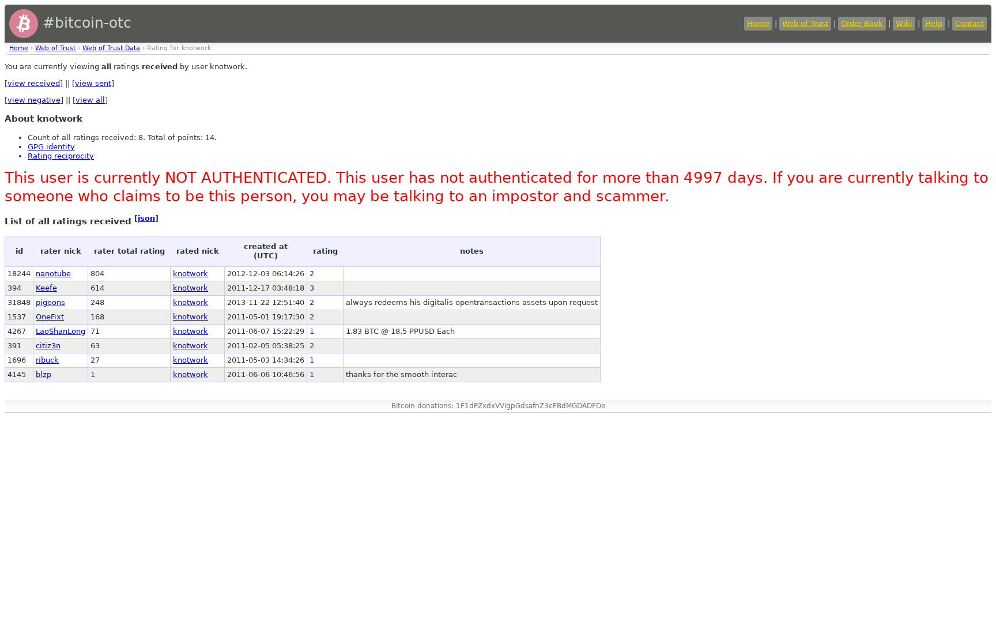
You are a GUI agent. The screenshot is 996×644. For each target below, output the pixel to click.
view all (90, 100)
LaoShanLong (60, 331)
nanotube (53, 273)
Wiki (904, 23)
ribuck (47, 360)
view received (33, 83)
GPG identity (51, 146)
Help (933, 23)
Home (758, 23)
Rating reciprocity (61, 156)
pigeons (50, 302)
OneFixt (50, 316)
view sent (93, 83)
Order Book (862, 23)
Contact (969, 23)
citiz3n (48, 345)
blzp (43, 374)
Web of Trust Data (111, 48)
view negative (34, 100)
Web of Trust (805, 23)
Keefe (46, 288)
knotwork (190, 273)
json (146, 218)
